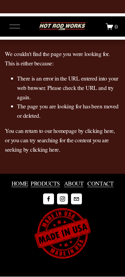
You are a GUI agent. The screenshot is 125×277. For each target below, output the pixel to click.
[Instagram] (62, 198)
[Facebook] (48, 198)
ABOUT (73, 183)
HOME (20, 183)
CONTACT (100, 183)
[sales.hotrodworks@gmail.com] (76, 198)
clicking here (99, 130)
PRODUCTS (45, 183)
